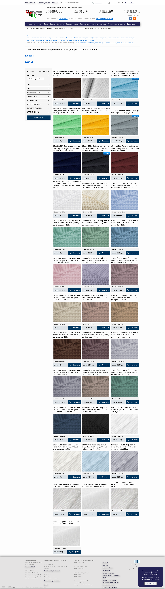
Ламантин (136, 569)
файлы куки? (153, 574)
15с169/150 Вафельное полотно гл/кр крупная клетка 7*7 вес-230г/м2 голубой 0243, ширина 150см (125, 73)
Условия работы (30, 3)
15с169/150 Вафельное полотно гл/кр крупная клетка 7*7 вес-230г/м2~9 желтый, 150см (96, 111)
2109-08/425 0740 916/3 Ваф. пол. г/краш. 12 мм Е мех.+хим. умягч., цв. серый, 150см (66, 372)
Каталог (39, 24)
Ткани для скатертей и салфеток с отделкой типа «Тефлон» (45, 37)
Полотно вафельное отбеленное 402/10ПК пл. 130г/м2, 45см (95, 485)
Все (28, 35)
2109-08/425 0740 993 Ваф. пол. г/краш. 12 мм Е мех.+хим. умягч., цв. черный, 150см (95, 410)
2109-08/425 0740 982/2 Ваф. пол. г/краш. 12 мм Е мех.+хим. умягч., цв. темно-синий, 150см (66, 410)
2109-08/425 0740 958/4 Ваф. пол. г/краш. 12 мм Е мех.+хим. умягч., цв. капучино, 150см (95, 372)
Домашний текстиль (57, 24)
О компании (106, 570)
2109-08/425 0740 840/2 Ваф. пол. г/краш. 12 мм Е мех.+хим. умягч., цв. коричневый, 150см (124, 298)
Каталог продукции (108, 573)
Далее (46, 585)
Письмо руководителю (110, 587)
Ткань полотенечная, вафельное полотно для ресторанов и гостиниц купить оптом (33, 14)
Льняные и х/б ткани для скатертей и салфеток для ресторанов (86, 37)
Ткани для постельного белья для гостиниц (89, 42)
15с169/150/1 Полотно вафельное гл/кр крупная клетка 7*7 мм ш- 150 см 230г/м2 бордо (125, 148)
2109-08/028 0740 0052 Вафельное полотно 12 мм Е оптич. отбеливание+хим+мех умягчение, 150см (67, 184)
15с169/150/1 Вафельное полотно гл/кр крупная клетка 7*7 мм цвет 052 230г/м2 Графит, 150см (95, 148)
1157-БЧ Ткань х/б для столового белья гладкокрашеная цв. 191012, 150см (67, 73)
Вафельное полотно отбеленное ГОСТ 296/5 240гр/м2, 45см (66, 485)
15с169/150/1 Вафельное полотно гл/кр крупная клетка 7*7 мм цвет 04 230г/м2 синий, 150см (66, 148)
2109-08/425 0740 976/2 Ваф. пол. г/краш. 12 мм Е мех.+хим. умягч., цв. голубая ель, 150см (124, 372)
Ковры (76, 24)
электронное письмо (104, 19)
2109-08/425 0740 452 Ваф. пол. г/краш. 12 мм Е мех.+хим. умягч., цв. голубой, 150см (124, 223)
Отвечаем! (63, 19)
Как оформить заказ (109, 585)
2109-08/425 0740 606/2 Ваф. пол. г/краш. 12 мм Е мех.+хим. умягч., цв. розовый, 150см (66, 260)
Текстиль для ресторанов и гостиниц (93, 24)
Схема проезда (30, 566)
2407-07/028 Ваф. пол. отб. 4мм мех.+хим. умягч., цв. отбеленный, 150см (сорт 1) (124, 410)
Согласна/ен (150, 583)
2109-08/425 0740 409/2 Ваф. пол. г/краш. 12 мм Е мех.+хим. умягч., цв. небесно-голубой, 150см (124, 185)
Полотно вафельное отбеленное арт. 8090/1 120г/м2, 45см (66, 523)
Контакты (55, 3)
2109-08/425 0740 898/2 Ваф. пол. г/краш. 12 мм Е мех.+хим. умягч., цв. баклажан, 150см (95, 335)
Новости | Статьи (108, 568)
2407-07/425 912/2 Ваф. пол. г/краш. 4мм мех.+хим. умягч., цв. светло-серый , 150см (123, 447)
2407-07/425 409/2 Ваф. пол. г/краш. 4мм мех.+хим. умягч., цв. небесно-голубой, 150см (94, 447)
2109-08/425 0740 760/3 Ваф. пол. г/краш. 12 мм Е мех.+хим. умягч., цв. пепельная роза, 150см (124, 260)
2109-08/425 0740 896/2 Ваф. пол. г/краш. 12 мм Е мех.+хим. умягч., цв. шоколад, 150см (66, 335)
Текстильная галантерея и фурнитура (121, 24)
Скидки (29, 61)
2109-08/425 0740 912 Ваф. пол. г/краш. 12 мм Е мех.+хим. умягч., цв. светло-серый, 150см (124, 335)
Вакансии (105, 565)
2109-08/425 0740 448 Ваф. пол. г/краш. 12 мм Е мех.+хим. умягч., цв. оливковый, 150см (95, 223)
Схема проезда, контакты (52, 570)
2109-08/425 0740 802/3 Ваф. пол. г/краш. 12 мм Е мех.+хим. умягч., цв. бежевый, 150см (66, 298)
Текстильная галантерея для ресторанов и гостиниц (96, 28)
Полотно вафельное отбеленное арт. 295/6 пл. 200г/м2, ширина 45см (124, 484)
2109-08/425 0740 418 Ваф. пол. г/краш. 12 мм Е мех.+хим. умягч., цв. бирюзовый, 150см (66, 223)
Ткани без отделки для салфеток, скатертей (121, 37)
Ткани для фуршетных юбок (35, 40)
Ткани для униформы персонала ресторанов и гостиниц (76, 40)
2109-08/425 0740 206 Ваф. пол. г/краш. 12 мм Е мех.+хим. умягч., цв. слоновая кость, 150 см (95, 185)
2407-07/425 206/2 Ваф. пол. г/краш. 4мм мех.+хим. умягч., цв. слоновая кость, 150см (65, 447)
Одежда (69, 24)
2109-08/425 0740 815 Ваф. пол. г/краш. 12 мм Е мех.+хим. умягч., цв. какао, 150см (95, 298)
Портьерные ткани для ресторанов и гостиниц (118, 42)
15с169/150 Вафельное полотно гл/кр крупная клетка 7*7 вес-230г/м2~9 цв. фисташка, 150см (67, 111)
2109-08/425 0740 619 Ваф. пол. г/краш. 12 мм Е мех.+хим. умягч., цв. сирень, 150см (95, 260)
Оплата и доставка (44, 3)
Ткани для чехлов (51, 40)
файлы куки (154, 572)
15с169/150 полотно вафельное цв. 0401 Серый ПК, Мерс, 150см (125, 112)
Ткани (46, 24)
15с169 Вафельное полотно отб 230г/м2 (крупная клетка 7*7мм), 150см (95, 73)
